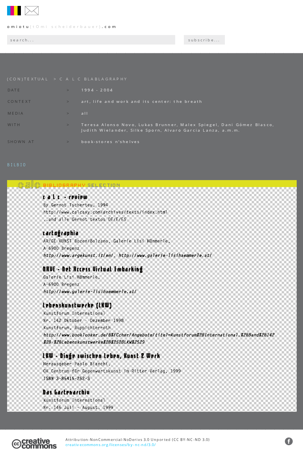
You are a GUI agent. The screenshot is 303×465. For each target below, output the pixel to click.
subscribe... (204, 40)
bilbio (16, 165)
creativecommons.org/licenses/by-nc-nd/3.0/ (110, 444)
